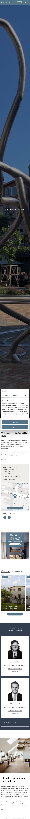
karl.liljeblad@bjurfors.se (15, 668)
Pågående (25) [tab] (5, 571)
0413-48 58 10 (10, 479)
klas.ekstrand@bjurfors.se (15, 710)
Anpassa (14, 427)
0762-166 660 (15, 672)
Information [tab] (15, 395)
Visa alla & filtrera (15, 614)
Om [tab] (25, 395)
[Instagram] (9, 517)
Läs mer (3, 459)
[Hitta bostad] (25, 2)
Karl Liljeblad (15, 662)
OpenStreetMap (19, 483)
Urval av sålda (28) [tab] (17, 571)
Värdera (20, 2)
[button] (15, 496)
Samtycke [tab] (5, 395)
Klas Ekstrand (15, 704)
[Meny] (28, 2)
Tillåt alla (15, 422)
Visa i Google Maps (14, 508)
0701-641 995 (15, 714)
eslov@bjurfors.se (12, 476)
